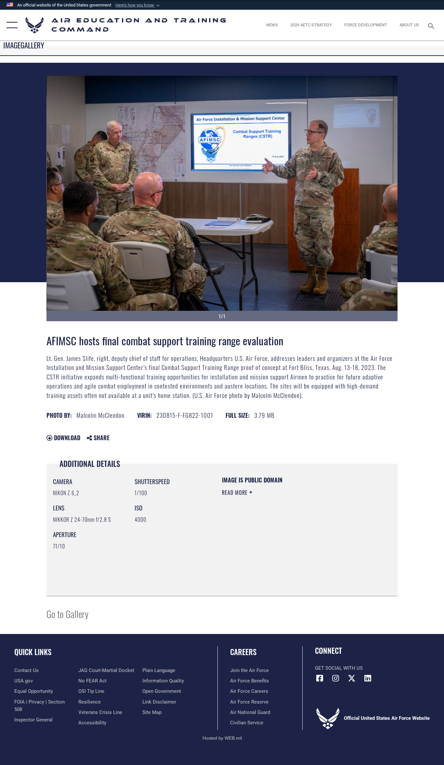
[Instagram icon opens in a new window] (336, 678)
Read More (235, 492)
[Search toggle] (432, 25)
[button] (138, 5)
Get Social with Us (339, 668)
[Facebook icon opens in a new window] (320, 678)
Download (66, 437)
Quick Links (32, 651)
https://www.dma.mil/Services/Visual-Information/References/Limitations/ (298, 542)
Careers (243, 651)
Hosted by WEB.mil (222, 738)
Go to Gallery (67, 614)
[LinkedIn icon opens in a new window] (367, 678)
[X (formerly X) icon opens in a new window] (352, 678)
